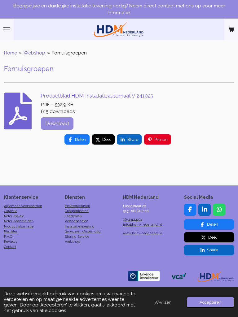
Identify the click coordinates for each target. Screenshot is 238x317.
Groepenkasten (77, 211)
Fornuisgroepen (69, 53)
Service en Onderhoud (83, 231)
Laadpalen (73, 216)
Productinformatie (18, 226)
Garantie (10, 211)
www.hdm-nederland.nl (142, 233)
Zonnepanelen (76, 221)
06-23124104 (132, 220)
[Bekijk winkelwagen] (231, 29)
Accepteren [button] (210, 302)
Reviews (10, 242)
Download (57, 123)
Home (10, 53)
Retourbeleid (14, 216)
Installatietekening (80, 226)
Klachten (11, 231)
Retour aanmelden (19, 221)
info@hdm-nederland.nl (142, 225)
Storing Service (77, 237)
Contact (10, 247)
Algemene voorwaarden (23, 206)
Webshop (34, 53)
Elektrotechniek (77, 206)
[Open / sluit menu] (7, 29)
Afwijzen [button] (163, 302)
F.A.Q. (8, 237)
